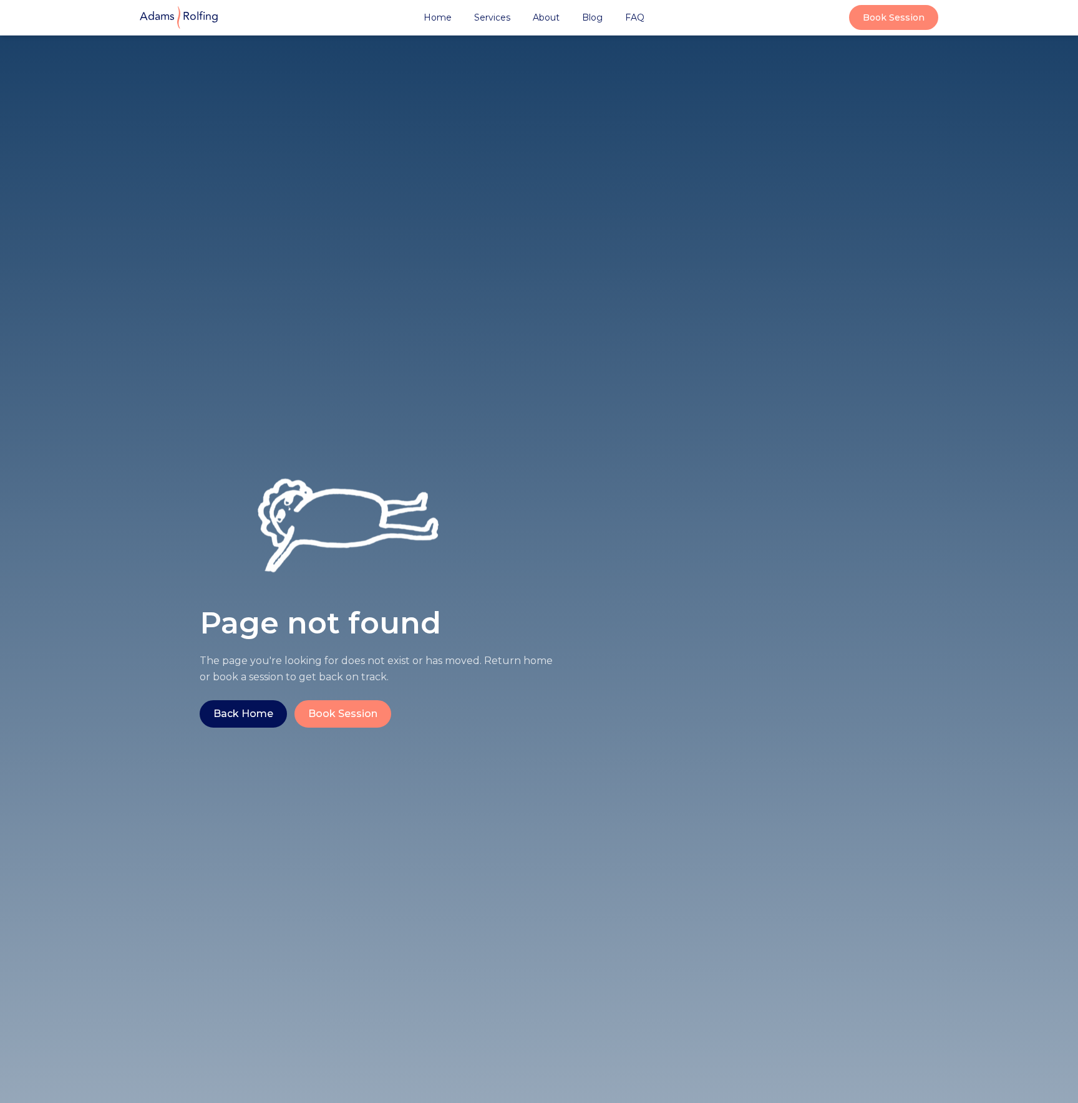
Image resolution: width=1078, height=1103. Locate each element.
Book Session (894, 17)
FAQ (634, 17)
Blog (592, 17)
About (546, 17)
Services (492, 17)
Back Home (243, 714)
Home (438, 17)
